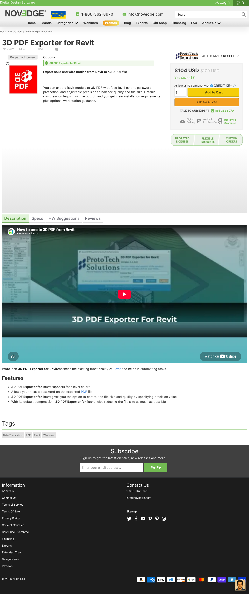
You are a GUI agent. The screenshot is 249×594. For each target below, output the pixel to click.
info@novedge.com (145, 14)
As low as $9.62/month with (192, 85)
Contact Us (9, 497)
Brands (46, 23)
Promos (111, 23)
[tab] (15, 218)
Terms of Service (12, 504)
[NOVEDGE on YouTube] (143, 519)
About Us (209, 23)
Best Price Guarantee (15, 532)
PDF (84, 392)
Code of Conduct (13, 525)
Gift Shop (160, 23)
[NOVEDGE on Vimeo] (150, 519)
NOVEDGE (19, 579)
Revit (117, 369)
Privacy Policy (11, 518)
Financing (179, 23)
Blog (127, 23)
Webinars (90, 23)
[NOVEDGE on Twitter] (129, 519)
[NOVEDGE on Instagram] (164, 519)
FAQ (194, 23)
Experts (142, 23)
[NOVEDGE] (26, 13)
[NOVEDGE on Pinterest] (157, 519)
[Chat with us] (240, 585)
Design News (10, 559)
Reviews (7, 566)
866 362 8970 (224, 110)
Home (31, 23)
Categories (65, 23)
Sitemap (131, 511)
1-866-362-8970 (97, 14)
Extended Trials (12, 552)
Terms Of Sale (11, 511)
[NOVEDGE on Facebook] (136, 519)
